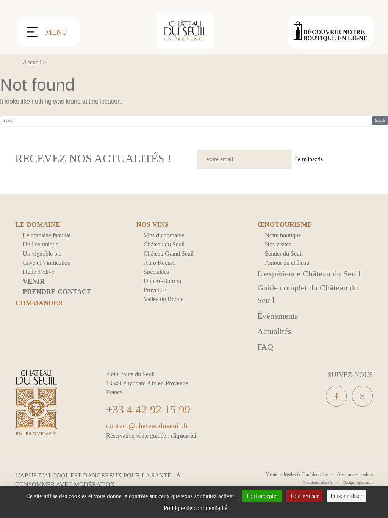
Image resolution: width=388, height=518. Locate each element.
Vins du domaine (164, 235)
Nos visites (278, 244)
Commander (39, 303)
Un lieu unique (40, 244)
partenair (365, 482)
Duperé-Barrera (162, 281)
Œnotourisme (285, 224)
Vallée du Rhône (163, 299)
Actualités (274, 331)
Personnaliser (346, 496)
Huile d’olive (38, 271)
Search (380, 120)
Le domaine (38, 224)
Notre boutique (283, 235)
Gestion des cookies (355, 474)
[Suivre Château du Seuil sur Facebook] (336, 396)
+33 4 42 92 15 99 (148, 409)
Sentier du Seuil (284, 253)
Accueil (32, 62)
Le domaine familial (46, 235)
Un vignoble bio (42, 253)
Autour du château (287, 262)
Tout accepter (262, 496)
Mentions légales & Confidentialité (297, 474)
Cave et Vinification (46, 262)
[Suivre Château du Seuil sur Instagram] (362, 396)
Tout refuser (304, 496)
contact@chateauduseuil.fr (147, 425)
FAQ (265, 347)
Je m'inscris (309, 159)
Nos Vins (152, 224)
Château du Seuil (164, 244)
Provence (155, 290)
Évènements (277, 315)
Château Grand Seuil (169, 253)
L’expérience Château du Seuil (308, 273)
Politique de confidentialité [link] (195, 508)
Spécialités (156, 271)
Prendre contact (57, 291)
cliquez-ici (183, 435)
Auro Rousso (159, 262)
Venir (34, 281)
